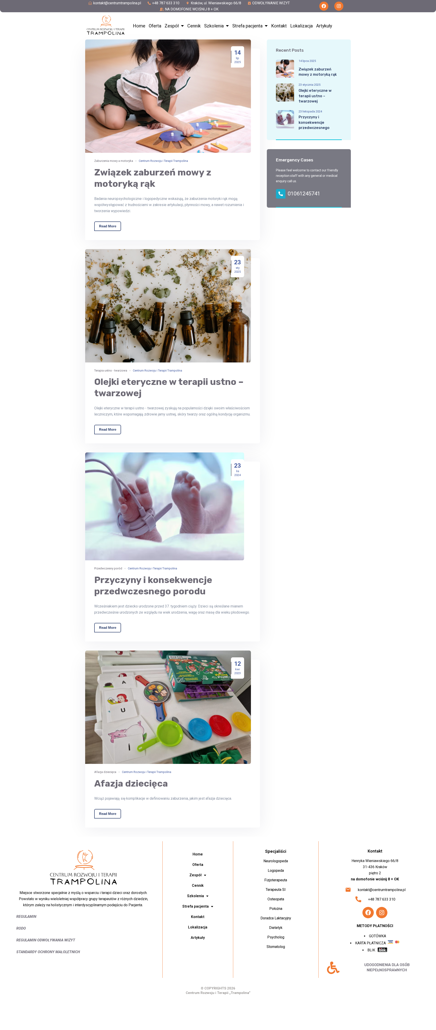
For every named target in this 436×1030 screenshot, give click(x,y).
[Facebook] (323, 6)
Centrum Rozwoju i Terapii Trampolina (163, 161)
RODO (21, 928)
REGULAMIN (26, 916)
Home (139, 26)
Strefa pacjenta (247, 26)
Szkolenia (214, 26)
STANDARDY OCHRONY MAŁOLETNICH (48, 952)
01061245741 (304, 193)
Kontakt (279, 26)
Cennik (194, 26)
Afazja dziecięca (105, 772)
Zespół (172, 26)
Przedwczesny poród (108, 568)
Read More (107, 226)
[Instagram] (338, 6)
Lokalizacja (301, 26)
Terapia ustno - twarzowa (110, 370)
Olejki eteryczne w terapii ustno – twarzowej (315, 95)
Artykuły (324, 26)
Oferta (155, 26)
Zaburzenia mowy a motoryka (113, 161)
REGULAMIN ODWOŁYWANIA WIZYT (45, 940)
